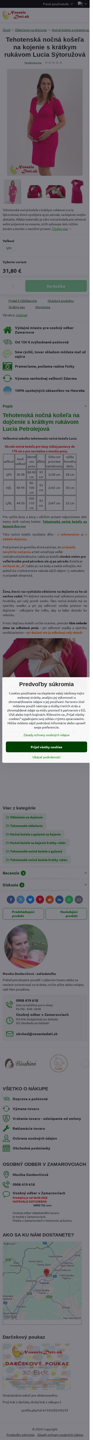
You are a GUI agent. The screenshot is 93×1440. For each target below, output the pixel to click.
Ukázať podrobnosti (46, 757)
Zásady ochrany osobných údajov (46, 735)
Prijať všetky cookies (46, 747)
